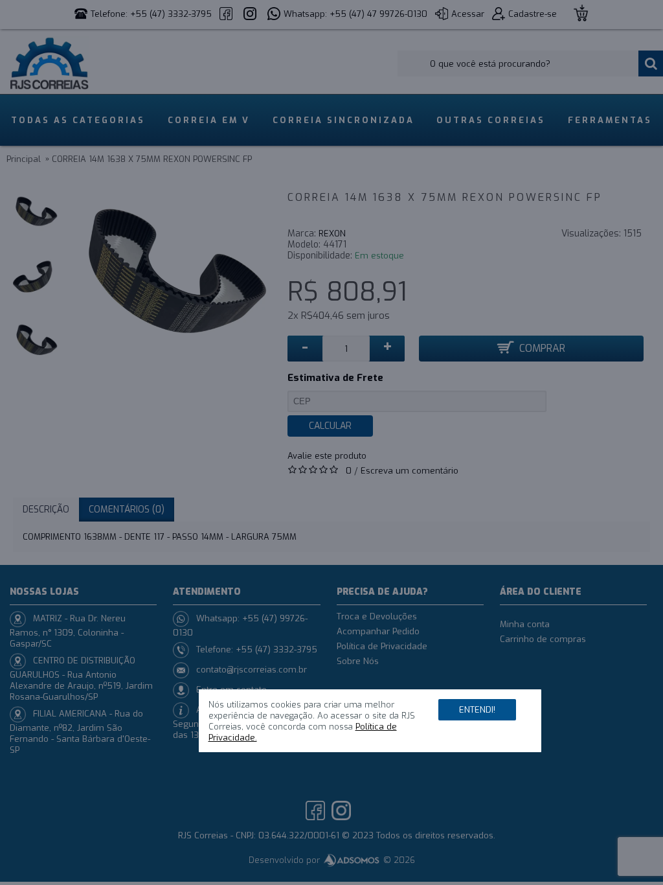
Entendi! (477, 709)
